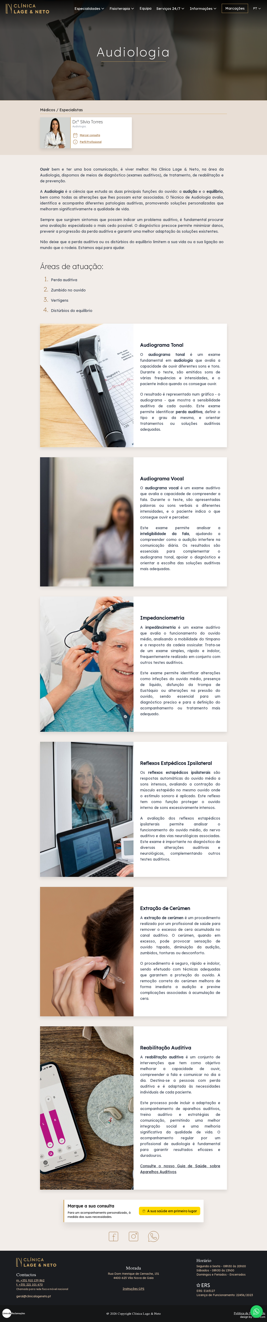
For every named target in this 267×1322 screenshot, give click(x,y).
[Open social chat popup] (256, 1311)
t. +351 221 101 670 (29, 1284)
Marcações (234, 8)
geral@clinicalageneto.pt (33, 1296)
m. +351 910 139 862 (30, 1280)
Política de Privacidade (249, 1313)
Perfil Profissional (91, 141)
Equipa (145, 8)
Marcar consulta (90, 135)
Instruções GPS (133, 1289)
